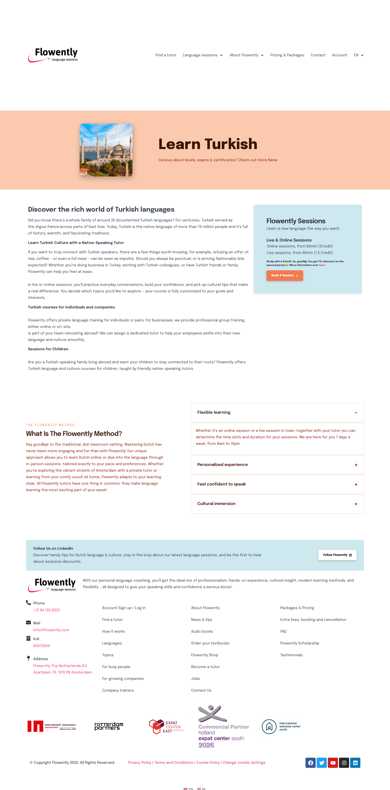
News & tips (201, 620)
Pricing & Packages (287, 55)
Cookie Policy (208, 763)
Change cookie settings (244, 763)
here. (273, 160)
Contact (318, 55)
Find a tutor (166, 55)
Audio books (202, 631)
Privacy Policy (139, 763)
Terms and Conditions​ (173, 763)
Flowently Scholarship (299, 643)
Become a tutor (205, 667)
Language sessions (200, 55)
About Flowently (244, 55)
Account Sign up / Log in (124, 608)
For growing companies (123, 679)
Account (339, 55)
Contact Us (201, 690)
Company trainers (118, 690)
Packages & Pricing (297, 608)
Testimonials (291, 655)
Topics (108, 655)
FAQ (283, 631)
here (322, 265)
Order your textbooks (210, 643)
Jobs (195, 679)
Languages (112, 643)
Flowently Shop (204, 655)
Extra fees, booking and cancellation (313, 620)
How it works (113, 631)
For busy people (116, 667)
